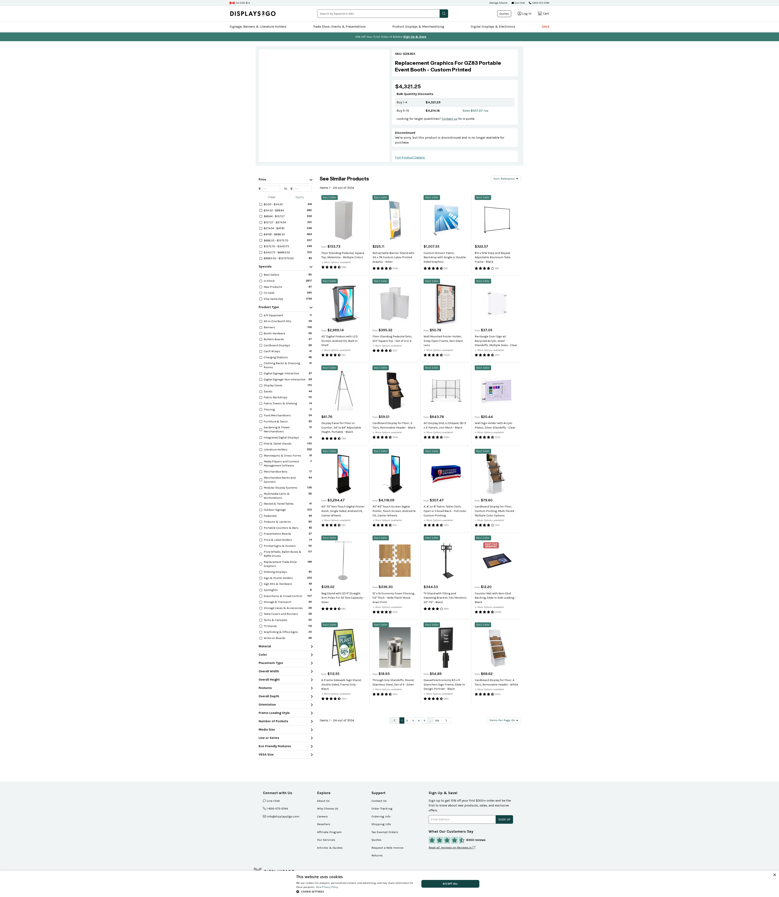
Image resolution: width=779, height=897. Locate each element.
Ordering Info (381, 816)
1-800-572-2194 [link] (277, 808)
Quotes (504, 13)
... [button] (430, 720)
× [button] (774, 874)
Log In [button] (526, 13)
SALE (545, 26)
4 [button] (419, 720)
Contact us (449, 119)
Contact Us (379, 801)
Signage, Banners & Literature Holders (258, 26)
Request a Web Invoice (387, 848)
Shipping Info (381, 824)
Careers (322, 816)
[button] (444, 13)
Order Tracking (382, 808)
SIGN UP (504, 819)
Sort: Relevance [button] (504, 178)
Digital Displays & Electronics (493, 26)
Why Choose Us (327, 808)
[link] (455, 66)
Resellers (323, 824)
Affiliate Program (329, 832)
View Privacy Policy (327, 887)
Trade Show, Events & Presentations (339, 26)
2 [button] (407, 720)
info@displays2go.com (283, 816)
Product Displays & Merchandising (418, 26)
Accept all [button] (450, 883)
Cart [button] (546, 13)
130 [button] (437, 720)
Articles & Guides (330, 848)
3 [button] (413, 720)
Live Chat (519, 2)
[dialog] (389, 884)
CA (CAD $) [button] (242, 2)
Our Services (326, 840)
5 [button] (424, 720)
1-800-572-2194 (540, 2)
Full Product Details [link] (410, 157)
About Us (323, 801)
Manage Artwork (499, 2)
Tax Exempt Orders (384, 832)
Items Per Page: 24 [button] (502, 720)
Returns (377, 855)
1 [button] (401, 720)
